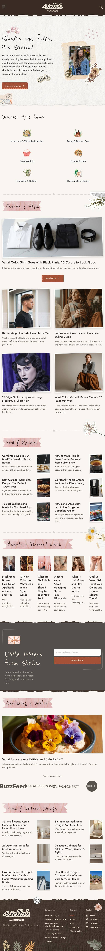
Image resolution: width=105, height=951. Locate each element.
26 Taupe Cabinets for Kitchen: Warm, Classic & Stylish (70, 849)
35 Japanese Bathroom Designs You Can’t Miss (68, 823)
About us (74, 919)
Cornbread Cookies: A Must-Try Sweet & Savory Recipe (17, 459)
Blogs (72, 923)
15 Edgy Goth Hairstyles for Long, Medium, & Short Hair (22, 399)
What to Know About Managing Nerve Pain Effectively (60, 587)
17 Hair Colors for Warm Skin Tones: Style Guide (26, 586)
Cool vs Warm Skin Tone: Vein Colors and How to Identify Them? (95, 587)
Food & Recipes (21, 442)
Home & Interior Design (32, 808)
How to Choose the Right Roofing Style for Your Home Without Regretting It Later (17, 877)
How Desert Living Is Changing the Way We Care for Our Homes (68, 875)
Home (72, 915)
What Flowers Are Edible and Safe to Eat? (32, 759)
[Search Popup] (101, 7)
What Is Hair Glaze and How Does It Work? (78, 584)
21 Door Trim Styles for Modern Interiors (15, 847)
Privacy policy (76, 931)
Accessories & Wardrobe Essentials (54, 924)
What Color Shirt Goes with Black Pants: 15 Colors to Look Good (49, 262)
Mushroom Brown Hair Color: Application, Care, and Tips (8, 586)
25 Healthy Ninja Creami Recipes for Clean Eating (69, 481)
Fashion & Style (22, 206)
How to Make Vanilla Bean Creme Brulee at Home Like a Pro (68, 459)
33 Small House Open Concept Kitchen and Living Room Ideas (15, 825)
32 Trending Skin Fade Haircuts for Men (26, 333)
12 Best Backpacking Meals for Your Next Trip (16, 505)
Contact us (74, 927)
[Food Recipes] (43, 464)
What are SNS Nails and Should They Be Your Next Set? (44, 587)
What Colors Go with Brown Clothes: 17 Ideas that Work (78, 399)
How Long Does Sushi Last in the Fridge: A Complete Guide (68, 507)
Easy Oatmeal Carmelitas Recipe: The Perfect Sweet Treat (16, 483)
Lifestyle (48, 941)
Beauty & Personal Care (34, 544)
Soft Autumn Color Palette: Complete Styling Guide (77, 335)
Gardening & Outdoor (27, 703)
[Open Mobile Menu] (3, 6)
